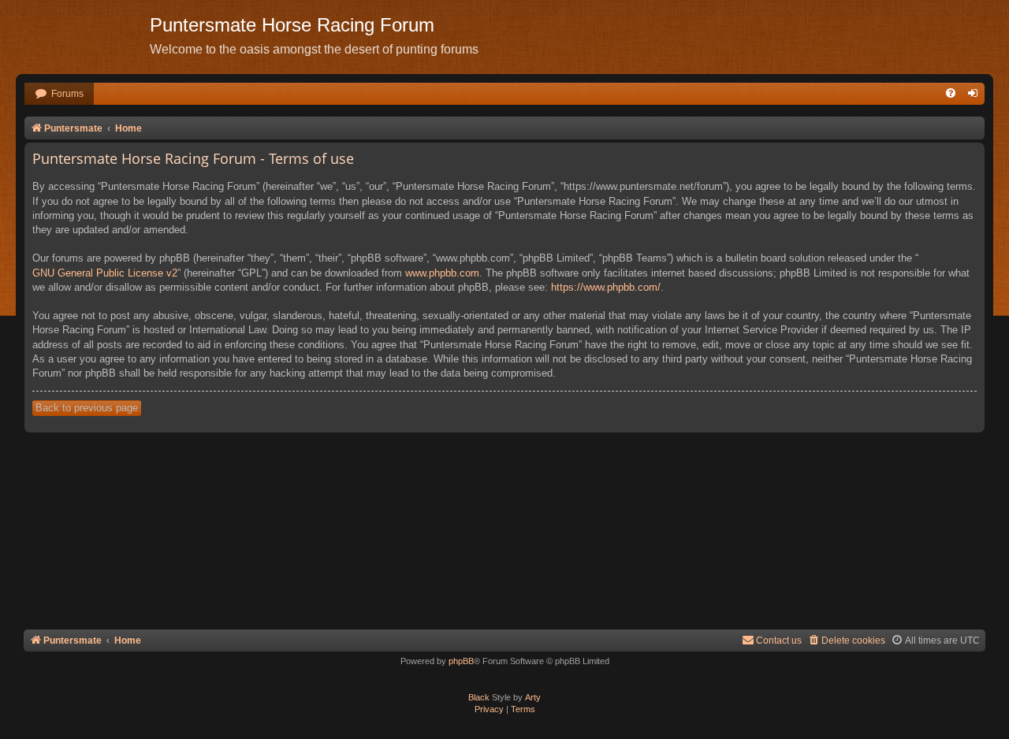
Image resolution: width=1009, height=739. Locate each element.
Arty (533, 697)
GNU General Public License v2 (104, 273)
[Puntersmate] (83, 35)
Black (479, 697)
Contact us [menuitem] (779, 640)
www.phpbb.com (442, 273)
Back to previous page (86, 408)
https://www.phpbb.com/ (606, 287)
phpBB (461, 661)
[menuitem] (59, 94)
